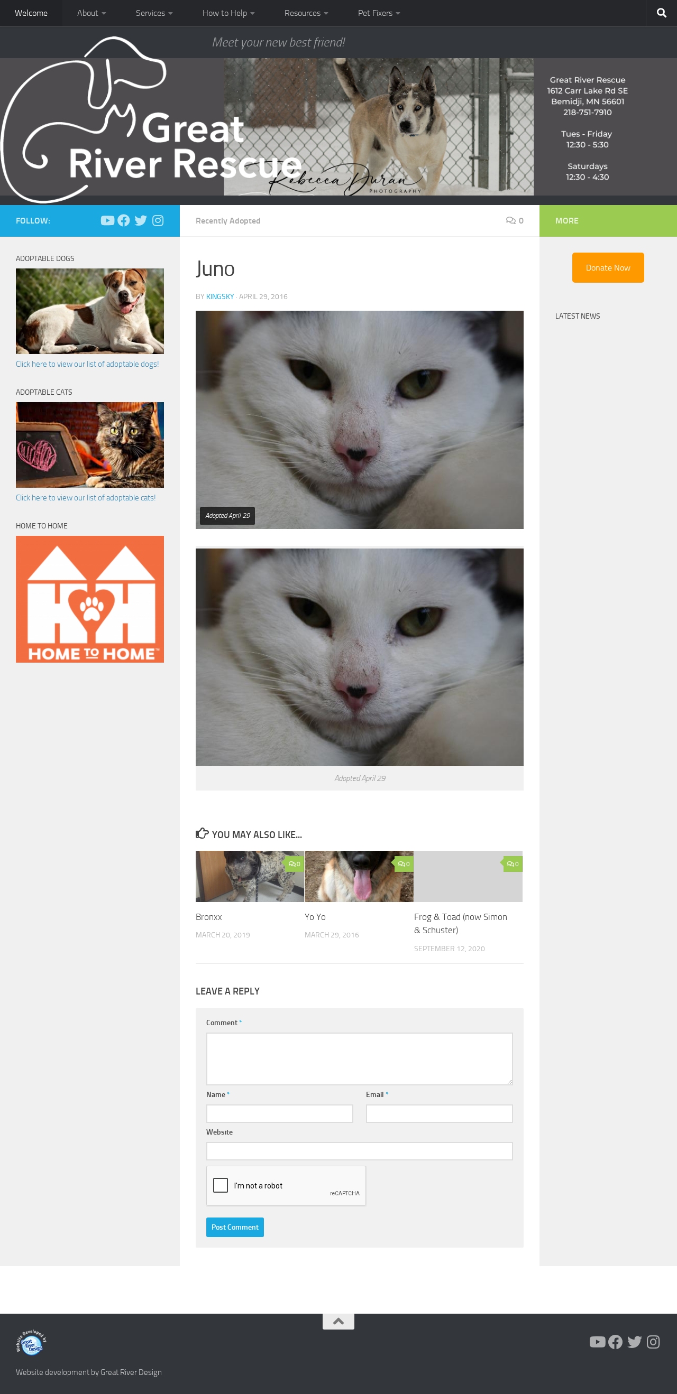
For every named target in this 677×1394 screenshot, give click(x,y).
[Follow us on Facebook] (123, 220)
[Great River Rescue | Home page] (150, 120)
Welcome (31, 13)
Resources (303, 13)
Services (150, 13)
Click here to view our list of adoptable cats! (86, 498)
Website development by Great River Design (89, 1372)
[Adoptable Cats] (90, 485)
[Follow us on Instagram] (157, 220)
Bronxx (209, 917)
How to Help (225, 13)
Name (218, 1094)
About (87, 13)
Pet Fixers (375, 13)
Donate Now (608, 268)
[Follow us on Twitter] (140, 220)
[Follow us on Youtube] (106, 220)
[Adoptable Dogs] (90, 351)
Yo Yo (315, 917)
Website (219, 1132)
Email (377, 1094)
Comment (224, 1022)
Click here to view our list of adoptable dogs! (87, 364)
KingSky (220, 296)
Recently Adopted (228, 221)
